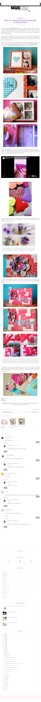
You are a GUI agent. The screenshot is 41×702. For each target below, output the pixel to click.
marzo (6, 682)
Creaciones (20, 18)
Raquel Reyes (8, 509)
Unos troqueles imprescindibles (10, 661)
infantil (4, 598)
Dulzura (6, 673)
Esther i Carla (9, 437)
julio (5, 676)
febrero (6, 683)
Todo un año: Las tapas (9, 665)
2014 (5, 651)
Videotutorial (5, 596)
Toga (14, 409)
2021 (5, 641)
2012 (5, 688)
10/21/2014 (7, 438)
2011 (5, 689)
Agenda (4, 571)
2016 (5, 648)
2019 (5, 644)
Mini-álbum (5, 581)
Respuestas (6, 442)
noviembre (6, 654)
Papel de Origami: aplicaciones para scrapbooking (13, 663)
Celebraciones (5, 575)
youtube (20, 562)
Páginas (4, 585)
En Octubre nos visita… (8, 659)
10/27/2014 (7, 511)
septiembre (7, 675)
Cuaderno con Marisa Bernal (9, 657)
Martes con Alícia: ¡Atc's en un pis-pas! (11, 667)
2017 (5, 647)
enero (6, 685)
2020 (5, 642)
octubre (6, 655)
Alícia (6, 491)
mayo (6, 679)
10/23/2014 (7, 493)
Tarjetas (4, 589)
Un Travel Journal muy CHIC (12, 622)
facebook (8, 562)
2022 (5, 639)
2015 (5, 650)
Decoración (10, 409)
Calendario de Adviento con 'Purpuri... (3, 427)
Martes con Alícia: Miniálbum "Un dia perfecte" (15, 606)
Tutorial (4, 594)
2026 (5, 633)
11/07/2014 (9, 446)
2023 (5, 638)
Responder (5, 451)
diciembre (6, 652)
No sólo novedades (8, 669)
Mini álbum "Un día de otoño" (12, 611)
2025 (5, 635)
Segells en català (6, 587)
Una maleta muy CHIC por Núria (12, 617)
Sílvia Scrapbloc (9, 455)
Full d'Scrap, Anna (10, 473)
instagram (31, 562)
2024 (5, 636)
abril (5, 681)
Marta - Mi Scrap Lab (13, 445)
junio (6, 678)
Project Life (5, 583)
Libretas (4, 579)
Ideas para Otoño (8, 671)
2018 (5, 645)
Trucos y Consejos (6, 592)
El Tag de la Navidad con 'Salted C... (13, 427)
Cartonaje (4, 573)
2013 (5, 686)
